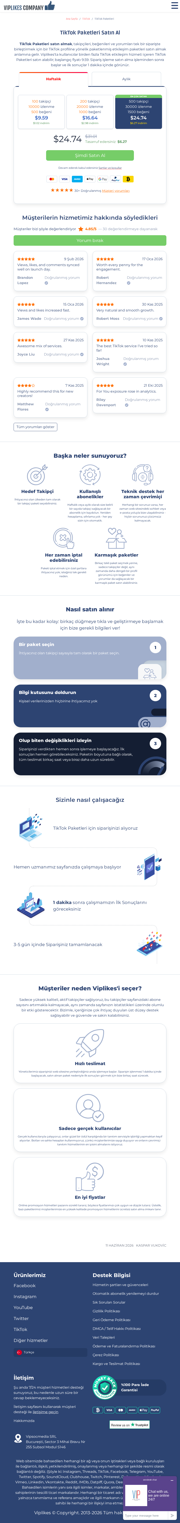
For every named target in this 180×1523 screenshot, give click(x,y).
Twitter (21, 1318)
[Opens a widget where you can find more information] (149, 1497)
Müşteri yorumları (116, 191)
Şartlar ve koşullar (110, 167)
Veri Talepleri (104, 1337)
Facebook (25, 1285)
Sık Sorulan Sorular (109, 1302)
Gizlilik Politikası (106, 1311)
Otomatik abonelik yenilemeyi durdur (126, 1294)
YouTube (23, 1307)
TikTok (86, 19)
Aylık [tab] (126, 79)
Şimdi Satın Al (90, 155)
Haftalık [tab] (53, 79)
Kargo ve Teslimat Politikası (116, 1364)
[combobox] (50, 1352)
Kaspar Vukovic (151, 1245)
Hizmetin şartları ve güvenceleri (120, 1285)
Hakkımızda (24, 1421)
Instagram (25, 1296)
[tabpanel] (90, 144)
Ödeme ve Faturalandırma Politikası (124, 1346)
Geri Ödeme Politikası (111, 1320)
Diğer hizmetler (31, 1340)
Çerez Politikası (106, 1355)
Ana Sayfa (72, 19)
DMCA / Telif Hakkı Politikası (117, 1329)
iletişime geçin (45, 1412)
